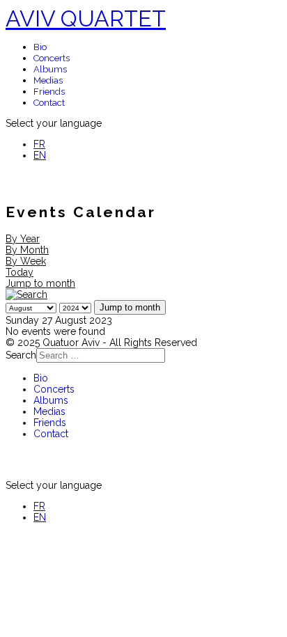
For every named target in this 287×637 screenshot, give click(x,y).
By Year (23, 238)
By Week (26, 261)
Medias (48, 80)
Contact (49, 102)
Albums (50, 69)
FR (39, 144)
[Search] (26, 294)
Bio (40, 47)
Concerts (51, 58)
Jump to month (40, 283)
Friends (49, 91)
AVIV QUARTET (86, 18)
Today (19, 272)
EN (39, 155)
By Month (27, 249)
